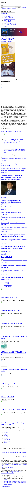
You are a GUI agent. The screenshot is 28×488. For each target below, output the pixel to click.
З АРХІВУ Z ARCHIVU (7, 282)
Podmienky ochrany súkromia (9, 452)
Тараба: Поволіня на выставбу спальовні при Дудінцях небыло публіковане (11, 202)
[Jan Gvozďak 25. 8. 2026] (14, 291)
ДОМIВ (8, 16)
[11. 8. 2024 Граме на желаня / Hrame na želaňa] (14, 363)
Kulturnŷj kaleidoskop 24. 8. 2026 (12, 323)
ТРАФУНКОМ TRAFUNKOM (8, 285)
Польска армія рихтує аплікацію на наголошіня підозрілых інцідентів (13, 235)
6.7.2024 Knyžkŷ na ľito (8, 384)
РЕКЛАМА (10, 23)
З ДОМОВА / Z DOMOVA (7, 37)
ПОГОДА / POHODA (6, 41)
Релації (8, 20)
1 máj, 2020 (8, 131)
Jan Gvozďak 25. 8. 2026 (9, 297)
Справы (8, 17)
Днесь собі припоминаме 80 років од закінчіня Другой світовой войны (13, 247)
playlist (5, 26)
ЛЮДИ (7, 21)
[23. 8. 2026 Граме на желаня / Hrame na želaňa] (14, 330)
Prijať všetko (9, 467)
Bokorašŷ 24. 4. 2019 (7, 397)
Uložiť (2, 486)
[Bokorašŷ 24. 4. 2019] (14, 391)
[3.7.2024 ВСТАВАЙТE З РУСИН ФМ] (14, 404)
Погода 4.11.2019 (6, 257)
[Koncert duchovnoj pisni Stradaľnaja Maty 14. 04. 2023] (14, 417)
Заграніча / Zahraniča (16, 131)
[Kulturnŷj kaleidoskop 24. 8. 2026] (14, 317)
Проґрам (9, 19)
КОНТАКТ (10, 24)
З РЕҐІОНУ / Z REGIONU (8, 38)
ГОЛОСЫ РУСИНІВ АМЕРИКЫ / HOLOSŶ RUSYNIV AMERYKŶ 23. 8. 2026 (13, 352)
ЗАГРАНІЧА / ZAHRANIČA (8, 39)
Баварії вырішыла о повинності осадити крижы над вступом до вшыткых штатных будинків (11, 177)
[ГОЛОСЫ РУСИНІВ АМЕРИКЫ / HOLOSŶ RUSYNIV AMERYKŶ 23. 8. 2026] (14, 345)
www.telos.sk (24, 456)
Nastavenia (3, 467)
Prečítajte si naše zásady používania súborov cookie (12, 472)
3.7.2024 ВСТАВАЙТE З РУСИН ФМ (13, 410)
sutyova (2, 131)
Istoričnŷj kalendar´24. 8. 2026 (10, 310)
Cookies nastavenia (22, 452)
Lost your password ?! (12, 8)
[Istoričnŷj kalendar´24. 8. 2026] (14, 304)
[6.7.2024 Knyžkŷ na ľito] (14, 378)
